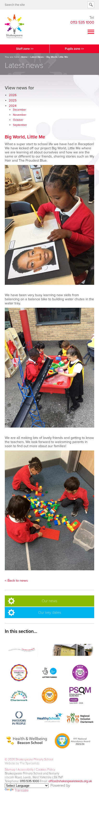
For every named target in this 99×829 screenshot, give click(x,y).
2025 (13, 100)
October (18, 119)
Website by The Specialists (22, 763)
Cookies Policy (45, 770)
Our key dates (49, 612)
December (19, 109)
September (20, 125)
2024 (12, 106)
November (19, 114)
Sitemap (10, 770)
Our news (49, 601)
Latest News (37, 57)
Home (24, 57)
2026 (13, 95)
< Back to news (16, 581)
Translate (21, 790)
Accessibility (26, 770)
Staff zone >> (24, 49)
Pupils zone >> (74, 49)
